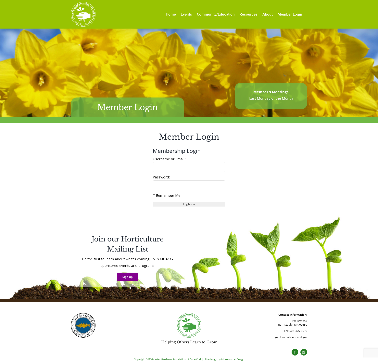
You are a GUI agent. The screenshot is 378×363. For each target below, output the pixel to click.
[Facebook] (295, 352)
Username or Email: (169, 159)
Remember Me (168, 195)
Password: (161, 177)
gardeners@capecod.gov (291, 337)
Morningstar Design (232, 359)
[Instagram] (303, 352)
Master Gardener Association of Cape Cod (176, 359)
